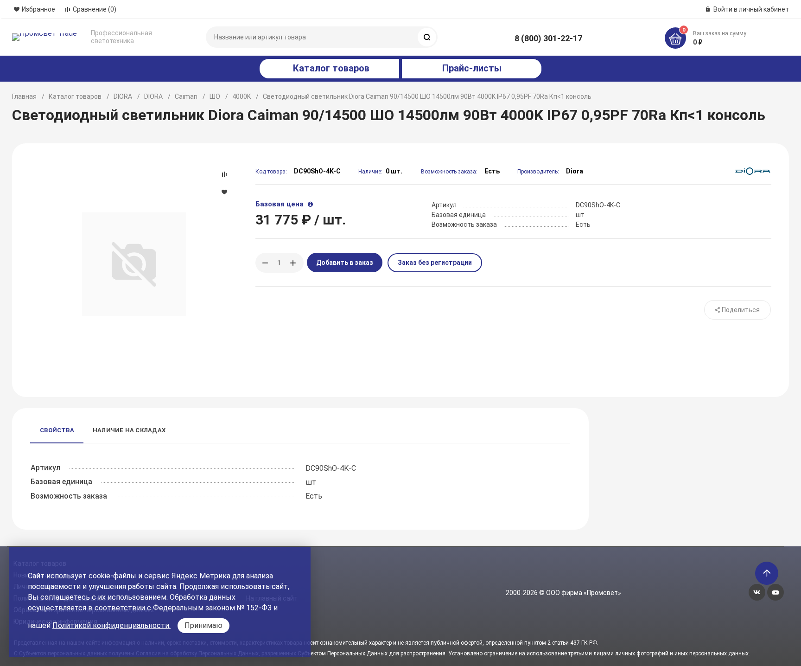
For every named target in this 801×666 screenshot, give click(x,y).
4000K (241, 96)
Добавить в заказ (344, 262)
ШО (215, 96)
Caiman (186, 96)
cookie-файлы (112, 575)
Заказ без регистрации (435, 262)
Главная (24, 96)
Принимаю (203, 625)
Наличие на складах (129, 430)
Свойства (57, 430)
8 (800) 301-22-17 (548, 38)
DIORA (123, 96)
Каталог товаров (75, 96)
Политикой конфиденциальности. (111, 625)
